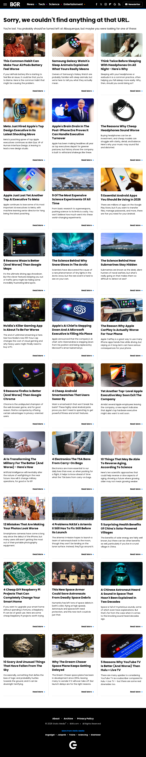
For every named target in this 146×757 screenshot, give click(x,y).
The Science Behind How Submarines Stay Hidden (119, 262)
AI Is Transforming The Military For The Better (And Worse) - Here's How (23, 463)
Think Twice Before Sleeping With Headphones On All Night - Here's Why (121, 65)
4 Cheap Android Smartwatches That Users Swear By (71, 395)
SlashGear (96, 735)
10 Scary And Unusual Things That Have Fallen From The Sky (24, 666)
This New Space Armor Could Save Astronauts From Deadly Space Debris (71, 593)
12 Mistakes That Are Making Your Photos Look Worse (23, 526)
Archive (68, 718)
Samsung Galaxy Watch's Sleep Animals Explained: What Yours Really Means (71, 65)
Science (54, 4)
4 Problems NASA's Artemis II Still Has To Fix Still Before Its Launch (72, 528)
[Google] (115, 4)
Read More (38, 91)
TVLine (72, 735)
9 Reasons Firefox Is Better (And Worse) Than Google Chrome (22, 395)
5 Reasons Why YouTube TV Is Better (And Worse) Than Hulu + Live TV (121, 666)
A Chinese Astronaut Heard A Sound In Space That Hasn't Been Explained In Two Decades (120, 596)
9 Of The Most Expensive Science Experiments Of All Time (71, 199)
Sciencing (83, 735)
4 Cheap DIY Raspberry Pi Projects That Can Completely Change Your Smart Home (21, 595)
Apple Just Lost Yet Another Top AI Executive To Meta (23, 197)
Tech (41, 4)
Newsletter (134, 4)
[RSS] (119, 4)
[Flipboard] (110, 4)
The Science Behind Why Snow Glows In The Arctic (70, 262)
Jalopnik (62, 735)
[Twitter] (101, 4)
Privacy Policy (85, 718)
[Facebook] (96, 4)
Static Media (59, 724)
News (30, 4)
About (56, 718)
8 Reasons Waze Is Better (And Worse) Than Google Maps (22, 264)
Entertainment (73, 4)
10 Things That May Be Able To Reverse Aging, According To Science (120, 463)
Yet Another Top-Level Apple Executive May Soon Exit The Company (122, 395)
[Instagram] (106, 4)
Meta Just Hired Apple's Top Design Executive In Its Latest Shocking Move (23, 130)
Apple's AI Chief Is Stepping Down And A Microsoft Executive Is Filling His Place (72, 330)
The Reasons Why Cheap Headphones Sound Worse (120, 128)
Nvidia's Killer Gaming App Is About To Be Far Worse (22, 328)
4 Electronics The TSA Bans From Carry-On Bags (71, 461)
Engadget (50, 735)
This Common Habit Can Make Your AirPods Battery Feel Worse (22, 65)
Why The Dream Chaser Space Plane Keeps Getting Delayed (71, 666)
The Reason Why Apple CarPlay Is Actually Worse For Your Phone (120, 330)
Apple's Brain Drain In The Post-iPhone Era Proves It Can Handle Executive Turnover (70, 132)
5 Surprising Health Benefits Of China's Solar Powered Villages (121, 528)
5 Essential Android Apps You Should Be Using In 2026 (121, 197)
